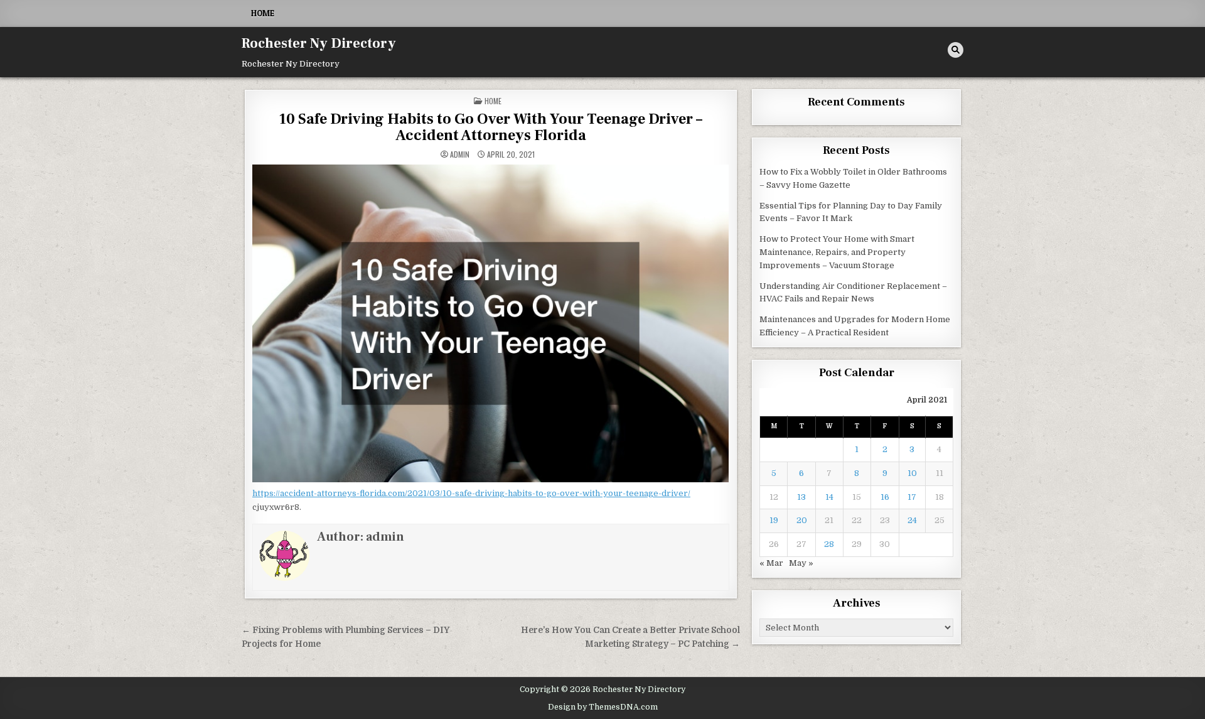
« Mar (771, 563)
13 (801, 497)
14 (829, 497)
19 (773, 520)
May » (801, 563)
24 (912, 520)
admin (459, 154)
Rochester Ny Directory (319, 43)
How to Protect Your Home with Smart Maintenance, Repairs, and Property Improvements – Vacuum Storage (836, 252)
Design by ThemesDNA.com (603, 707)
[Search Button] (955, 50)
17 (912, 497)
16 (885, 497)
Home (262, 13)
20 (801, 520)
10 (912, 473)
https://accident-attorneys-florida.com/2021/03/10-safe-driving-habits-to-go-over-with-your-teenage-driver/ (471, 493)
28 (829, 544)
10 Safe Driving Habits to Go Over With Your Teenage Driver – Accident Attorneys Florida (490, 127)
